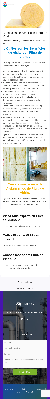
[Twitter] (27, 319)
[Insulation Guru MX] (9, 4)
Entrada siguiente (25, 288)
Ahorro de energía (11, 40)
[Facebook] (22, 319)
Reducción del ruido (29, 40)
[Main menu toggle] (45, 4)
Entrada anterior (25, 282)
